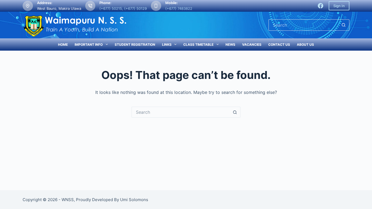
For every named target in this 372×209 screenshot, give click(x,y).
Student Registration (135, 44)
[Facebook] (320, 5)
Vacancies (251, 44)
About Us (305, 44)
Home (63, 44)
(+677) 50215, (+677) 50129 (123, 8)
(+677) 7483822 (178, 8)
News (230, 44)
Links (167, 44)
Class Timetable (198, 44)
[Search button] (343, 25)
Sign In (339, 6)
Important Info (89, 44)
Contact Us (279, 44)
